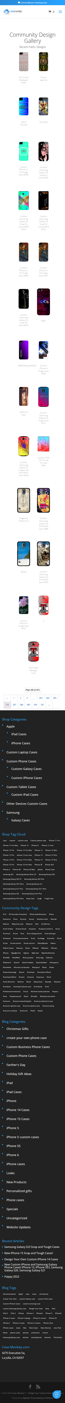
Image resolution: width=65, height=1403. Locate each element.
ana (16, 919)
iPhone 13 (38, 850)
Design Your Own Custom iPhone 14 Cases (31, 1259)
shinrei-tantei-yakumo (41, 991)
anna (32, 919)
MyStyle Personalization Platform (38, 1398)
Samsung (13, 812)
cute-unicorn (30, 943)
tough (39, 898)
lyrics (22, 972)
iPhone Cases (20, 743)
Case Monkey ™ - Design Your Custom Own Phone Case (37, 1393)
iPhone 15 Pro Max (24, 864)
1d (5, 914)
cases (34, 1294)
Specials (12, 1209)
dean (54, 943)
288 (21, 704)
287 (14, 704)
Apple (10, 726)
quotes (58, 982)
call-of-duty (8, 929)
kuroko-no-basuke (22, 967)
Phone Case (50, 869)
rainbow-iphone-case (22, 986)
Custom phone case (38, 840)
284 (48, 698)
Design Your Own (36, 1308)
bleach (29, 924)
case (5, 840)
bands (54, 919)
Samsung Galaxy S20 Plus (34, 879)
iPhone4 (39, 1313)
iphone (50, 957)
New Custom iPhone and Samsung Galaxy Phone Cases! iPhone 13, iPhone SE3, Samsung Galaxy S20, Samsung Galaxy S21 (33, 1267)
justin (17, 962)
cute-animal (16, 943)
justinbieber (42, 962)
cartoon (7, 933)
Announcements (9, 1294)
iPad (9, 1083)
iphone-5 (7, 962)
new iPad (57, 1328)
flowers (45, 948)
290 (35, 704)
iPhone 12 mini (48, 845)
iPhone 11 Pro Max (10, 845)
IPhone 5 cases (9, 1318)
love (45, 967)
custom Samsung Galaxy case (14, 1308)
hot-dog (40, 957)
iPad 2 (5, 1313)
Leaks (10, 1173)
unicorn (7, 1001)
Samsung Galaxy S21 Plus (13, 889)
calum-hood (21, 929)
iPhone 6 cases (19, 1323)
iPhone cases (15, 1164)
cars (58, 929)
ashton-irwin (43, 919)
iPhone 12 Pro (8, 850)
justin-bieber (28, 962)
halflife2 (17, 957)
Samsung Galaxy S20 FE (12, 879)
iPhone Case (48, 1323)
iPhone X (6, 869)
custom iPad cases (45, 1299)
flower (36, 948)
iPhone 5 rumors (39, 1318)
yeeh (41, 1010)
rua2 (26, 991)
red (47, 986)
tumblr (34, 996)
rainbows (38, 986)
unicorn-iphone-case (12, 1006)
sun (5, 996)
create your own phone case (26, 1038)
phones (26, 1332)
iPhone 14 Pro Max (24, 860)
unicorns (24, 1010)
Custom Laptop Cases (21, 752)
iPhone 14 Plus (51, 855)
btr (37, 924)
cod (33, 938)
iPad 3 (13, 1313)
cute (6, 943)
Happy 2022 (11, 1276)
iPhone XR (17, 869)
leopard (36, 967)
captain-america (46, 929)
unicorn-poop (49, 1006)
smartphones (36, 1337)
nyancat (41, 977)
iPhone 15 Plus (51, 860)
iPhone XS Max (29, 869)
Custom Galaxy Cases (26, 769)
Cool (60, 938)
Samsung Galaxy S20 (47, 874)
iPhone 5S (13, 1146)
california (46, 924)
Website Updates (18, 1227)
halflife (7, 957)
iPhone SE (38, 864)
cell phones (43, 1294)
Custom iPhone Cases (26, 778)
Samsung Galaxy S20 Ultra (13, 884)
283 (40, 698)
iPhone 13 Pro (8, 855)
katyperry (54, 962)
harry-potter (29, 957)
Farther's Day (15, 1065)
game (27, 953)
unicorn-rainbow (10, 1010)
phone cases (15, 1332)
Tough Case (49, 898)
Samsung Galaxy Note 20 (26, 874)
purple (48, 982)
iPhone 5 (12, 1128)
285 (54, 698)
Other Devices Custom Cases (26, 804)
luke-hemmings (10, 972)
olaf (49, 977)
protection (35, 1332)
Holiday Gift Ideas (19, 1074)
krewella (7, 967)
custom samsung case (31, 1303)
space (56, 991)
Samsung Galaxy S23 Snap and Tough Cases (32, 1247)
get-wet (36, 953)
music (22, 977)
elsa (28, 948)
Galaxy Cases (20, 820)
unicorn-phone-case (32, 1006)
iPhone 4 (30, 1313)
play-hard (38, 982)
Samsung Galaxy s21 (34, 884)
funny (6, 953)
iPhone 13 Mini (51, 850)
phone (40, 869)
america (7, 919)
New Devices (46, 1328)
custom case (23, 840)
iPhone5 (58, 1313)
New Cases (33, 1328)
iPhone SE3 (49, 864)
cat (23, 933)
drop (47, 1308)
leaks (18, 1328)
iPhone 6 (12, 1155)
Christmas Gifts (17, 1029)
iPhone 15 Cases (18, 1119)
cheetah (7, 938)
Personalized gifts (19, 1191)
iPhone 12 (25, 845)
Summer (47, 1337)
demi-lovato (9, 948)
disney (20, 948)
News (5, 1332)
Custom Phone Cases (21, 761)
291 (42, 704)
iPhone (11, 1101)
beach (6, 924)
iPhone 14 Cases (18, 1110)
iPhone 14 (38, 855)
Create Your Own (10, 1299)
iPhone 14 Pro (8, 860)
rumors (45, 1332)
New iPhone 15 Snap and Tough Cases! (28, 1253)
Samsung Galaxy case (11, 1337)
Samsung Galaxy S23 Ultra (13, 898)
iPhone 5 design (24, 1318)
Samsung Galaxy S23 (11, 893)
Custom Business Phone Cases (28, 1047)
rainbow (7, 986)
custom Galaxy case (27, 1299)
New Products (16, 1182)
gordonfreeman (49, 953)
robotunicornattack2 (12, 991)
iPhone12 (35, 845)
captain (33, 929)
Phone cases (15, 1200)
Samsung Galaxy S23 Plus (32, 893)
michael (31, 972)
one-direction (9, 982)
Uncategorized (16, 1218)
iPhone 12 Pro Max (24, 850)
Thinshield (58, 1337)
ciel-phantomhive (21, 938)
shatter (25, 1337)
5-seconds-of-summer (18, 914)
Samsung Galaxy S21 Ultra (36, 889)
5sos (52, 914)
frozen (54, 948)
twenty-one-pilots (48, 996)
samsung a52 (8, 874)
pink (29, 982)
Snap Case (30, 898)
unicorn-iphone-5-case (44, 1001)
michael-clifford (44, 972)
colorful (51, 938)
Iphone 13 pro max (24, 855)
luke (52, 967)
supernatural (16, 996)
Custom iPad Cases (24, 795)
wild (33, 1010)
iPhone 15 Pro (8, 864)
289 (28, 704)
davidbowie (43, 943)
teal (26, 996)
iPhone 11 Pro (54, 840)
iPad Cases (18, 734)
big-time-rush (18, 924)
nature (31, 977)
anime (23, 919)
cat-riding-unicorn (35, 933)
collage (41, 938)
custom (12, 840)
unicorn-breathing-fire (22, 1001)
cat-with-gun (51, 933)
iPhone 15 (38, 860)
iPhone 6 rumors (33, 1323)
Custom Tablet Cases (21, 787)
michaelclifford (10, 977)
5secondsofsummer (38, 914)
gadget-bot (16, 953)
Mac (24, 1328)
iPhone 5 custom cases (22, 1137)
